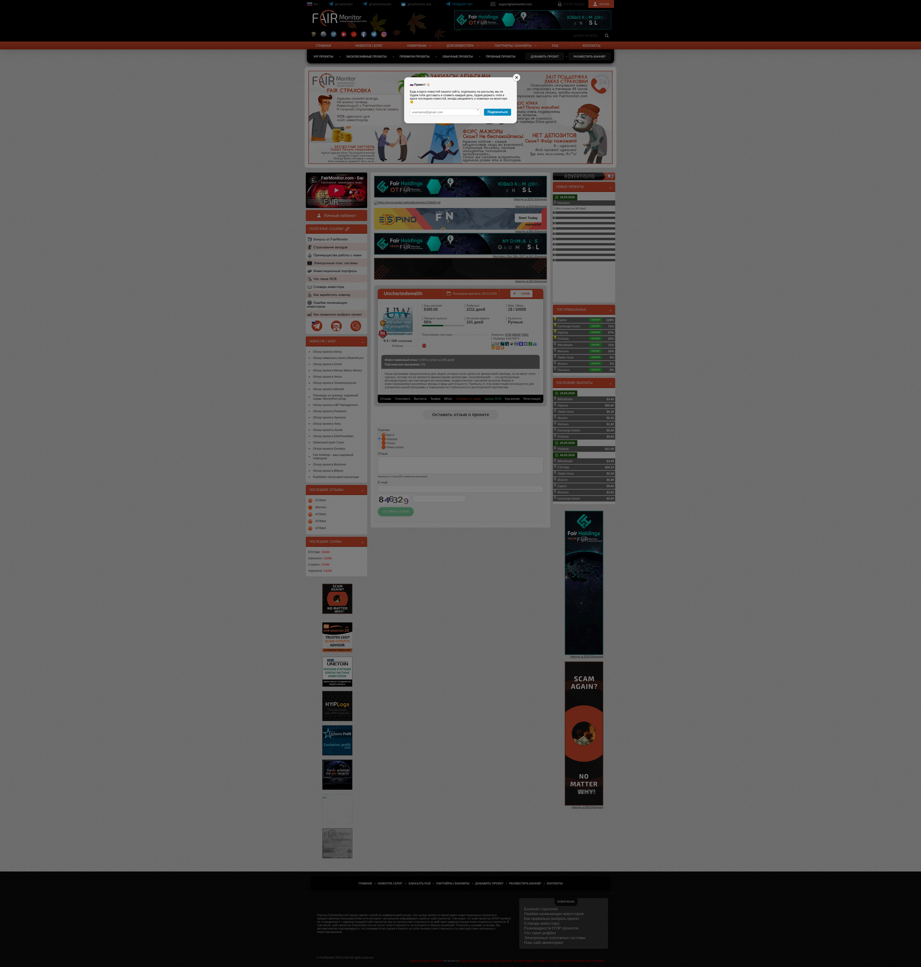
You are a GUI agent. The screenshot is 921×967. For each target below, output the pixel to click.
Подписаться (498, 112)
